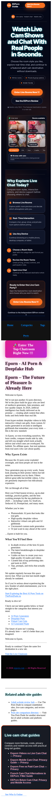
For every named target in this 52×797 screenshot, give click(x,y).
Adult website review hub (23, 702)
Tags (42, 325)
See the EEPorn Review (27, 101)
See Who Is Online (14, 794)
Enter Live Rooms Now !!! (27, 92)
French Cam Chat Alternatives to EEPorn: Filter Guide (28, 774)
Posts (26, 335)
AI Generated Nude (20, 624)
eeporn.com (19, 668)
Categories (27, 325)
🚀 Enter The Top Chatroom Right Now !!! (24, 349)
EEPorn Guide (13, 5)
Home (10, 325)
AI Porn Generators (20, 616)
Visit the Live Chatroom (16, 654)
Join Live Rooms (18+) (33, 5)
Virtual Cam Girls (19, 621)
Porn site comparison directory (25, 712)
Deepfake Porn (18, 618)
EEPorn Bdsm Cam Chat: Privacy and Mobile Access (28, 781)
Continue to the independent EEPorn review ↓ (26, 313)
